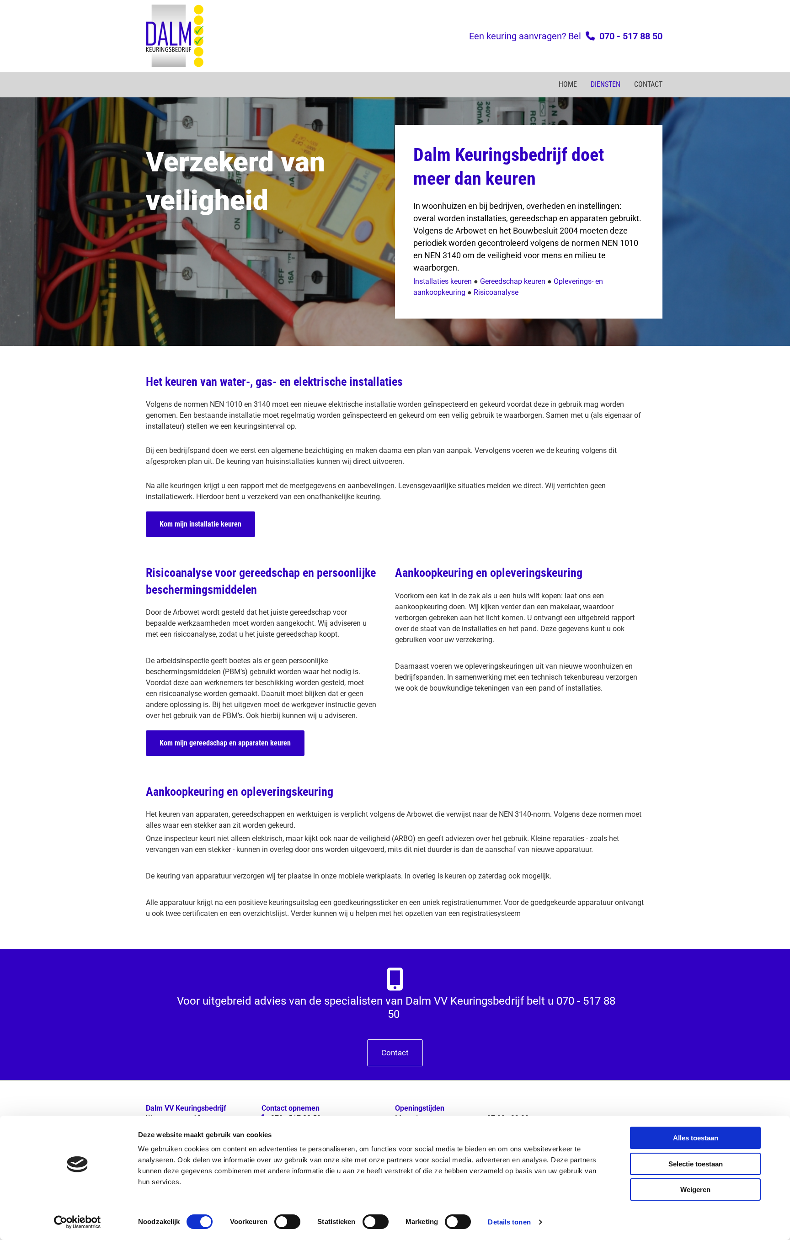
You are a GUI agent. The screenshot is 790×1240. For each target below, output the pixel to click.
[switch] (287, 1221)
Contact (648, 84)
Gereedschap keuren (512, 281)
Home (568, 84)
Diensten (605, 84)
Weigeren (695, 1189)
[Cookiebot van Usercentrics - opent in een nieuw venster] (77, 1222)
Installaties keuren (442, 281)
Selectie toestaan (695, 1164)
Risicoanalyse (496, 292)
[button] (200, 524)
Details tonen (509, 1222)
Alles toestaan (695, 1138)
